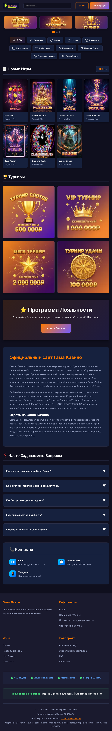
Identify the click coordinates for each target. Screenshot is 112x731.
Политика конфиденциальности (76, 620)
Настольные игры (12, 650)
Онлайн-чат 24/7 (68, 645)
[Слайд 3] (59, 32)
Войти (82, 6)
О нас (62, 609)
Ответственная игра (70, 625)
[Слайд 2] (57, 32)
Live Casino (9, 656)
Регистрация (99, 5)
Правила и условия (70, 615)
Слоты (6, 645)
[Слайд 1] (53, 32)
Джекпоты (8, 661)
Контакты (64, 661)
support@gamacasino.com (73, 650)
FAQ (61, 656)
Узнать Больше (56, 328)
